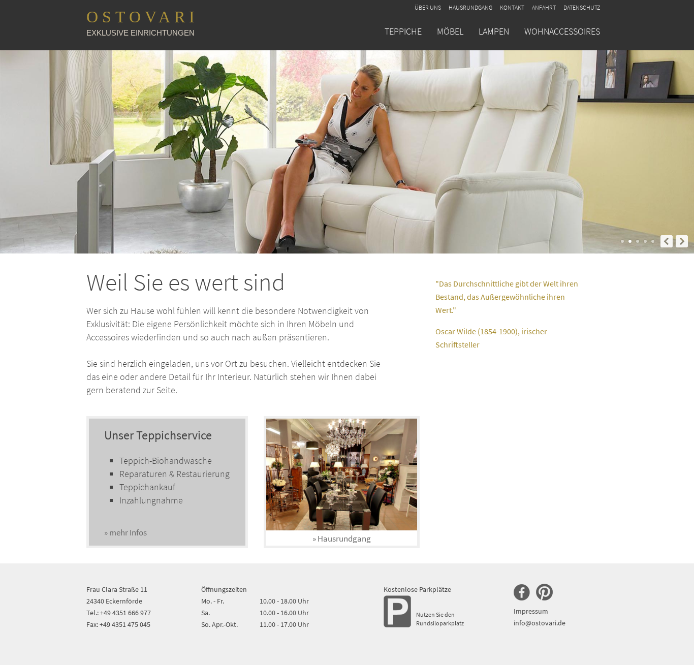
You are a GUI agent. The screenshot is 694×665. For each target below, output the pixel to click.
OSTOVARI (142, 22)
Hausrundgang (470, 7)
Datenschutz (581, 7)
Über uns (428, 7)
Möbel (450, 31)
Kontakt (512, 7)
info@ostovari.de (539, 622)
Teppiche (403, 31)
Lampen (494, 31)
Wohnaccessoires (562, 31)
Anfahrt (544, 7)
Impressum (531, 611)
